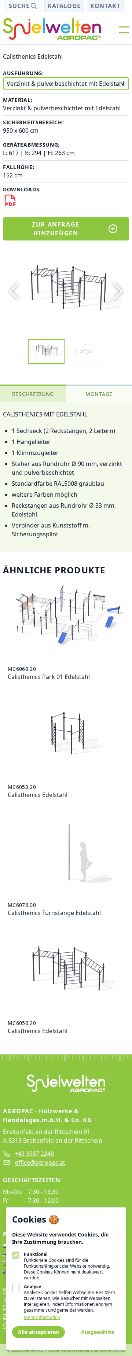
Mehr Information (42, 1317)
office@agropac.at (40, 1162)
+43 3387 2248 (34, 1154)
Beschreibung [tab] (33, 393)
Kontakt (105, 6)
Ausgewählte (97, 1332)
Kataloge (64, 6)
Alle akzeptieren (38, 1332)
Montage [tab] (99, 393)
